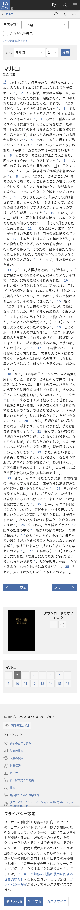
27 (31, 550)
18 (9, 373)
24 (59, 488)
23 (9, 478)
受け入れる (14, 901)
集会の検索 (13, 751)
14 (66, 280)
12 (15, 238)
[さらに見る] (74, 14)
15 (59, 301)
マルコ (9, 14)
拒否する (34, 901)
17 (39, 347)
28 (67, 566)
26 (23, 524)
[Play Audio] (55, 14)
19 (15, 400)
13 (9, 269)
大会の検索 (13, 758)
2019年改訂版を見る (15, 41)
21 (39, 431)
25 (39, 504)
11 (30, 228)
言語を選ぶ (11, 24)
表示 (8, 52)
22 (39, 452)
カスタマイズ (57, 901)
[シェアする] (65, 14)
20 (26, 420)
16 (59, 327)
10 (52, 212)
